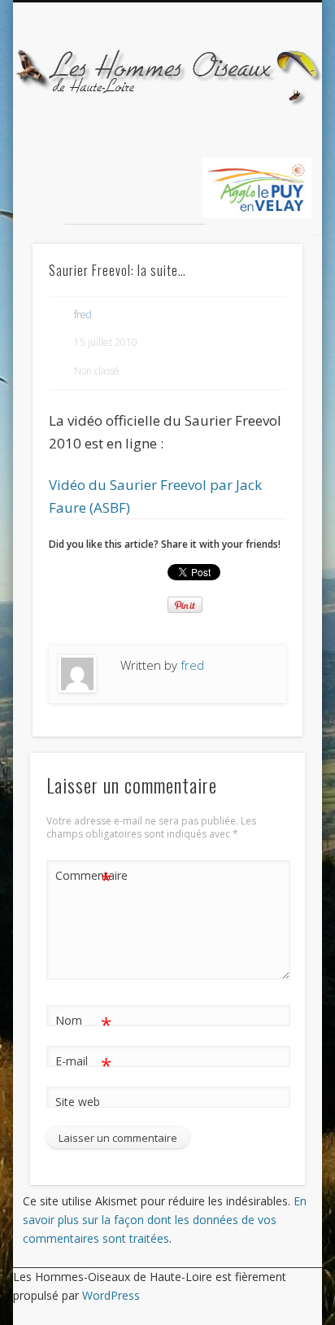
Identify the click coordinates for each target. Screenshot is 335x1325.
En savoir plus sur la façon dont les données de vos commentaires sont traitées (165, 1219)
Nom (83, 1023)
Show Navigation (262, 146)
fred (83, 314)
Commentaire (83, 878)
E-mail (83, 1064)
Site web (77, 1101)
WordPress (111, 1295)
